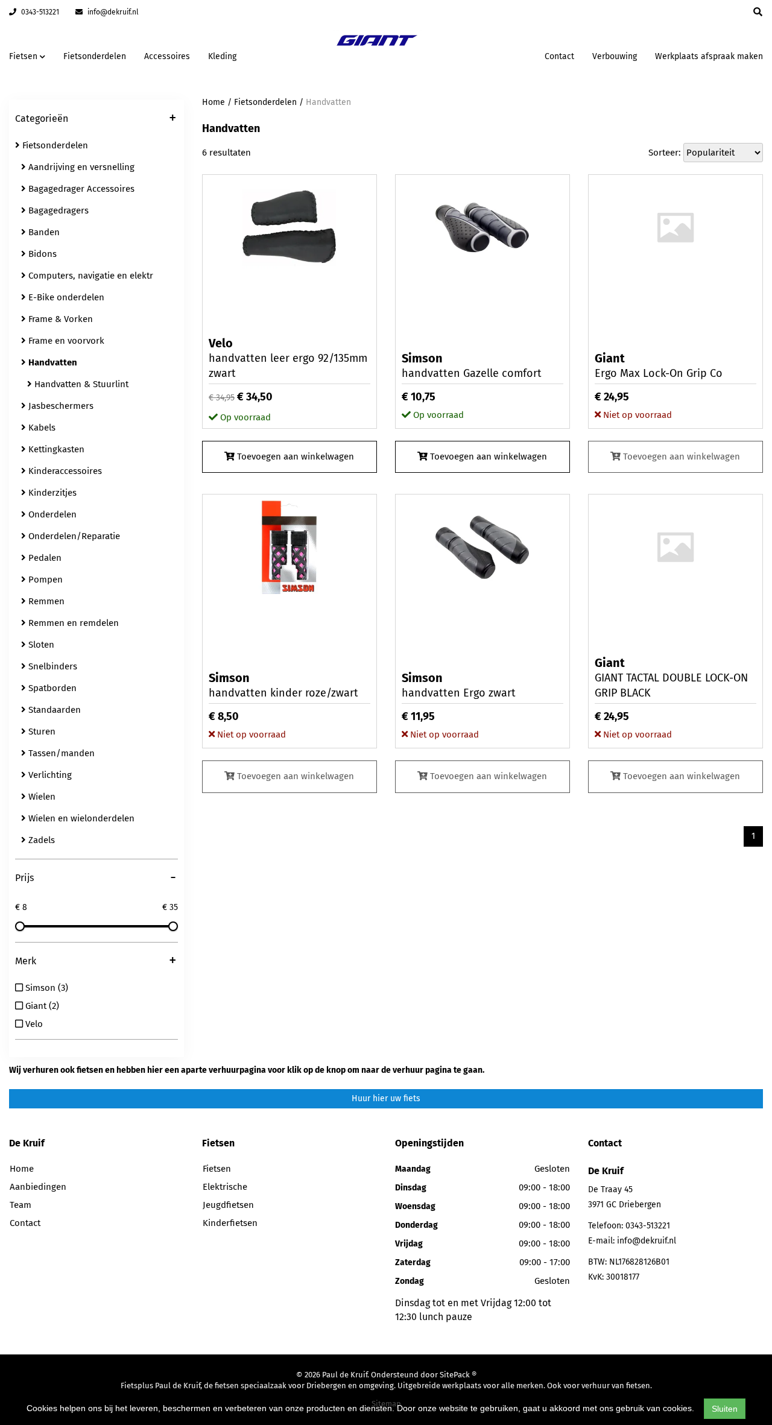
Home (213, 102)
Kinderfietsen (230, 1223)
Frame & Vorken (59, 319)
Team (20, 1204)
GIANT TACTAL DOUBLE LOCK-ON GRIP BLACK (671, 678)
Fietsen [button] (24, 56)
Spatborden (51, 688)
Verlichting (49, 774)
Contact (559, 56)
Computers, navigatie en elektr (89, 275)
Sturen (40, 731)
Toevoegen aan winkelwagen (294, 456)
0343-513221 (39, 12)
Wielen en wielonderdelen (80, 818)
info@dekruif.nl (112, 12)
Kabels (40, 427)
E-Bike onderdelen (65, 297)
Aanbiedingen (497, 54)
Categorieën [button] (95, 119)
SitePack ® (458, 1374)
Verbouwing (614, 56)
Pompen (44, 579)
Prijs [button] (95, 878)
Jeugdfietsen (228, 1204)
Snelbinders (51, 666)
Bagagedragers (57, 210)
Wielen (40, 796)
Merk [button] (95, 962)
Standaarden (53, 709)
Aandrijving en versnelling (80, 167)
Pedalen (44, 557)
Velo (33, 1024)
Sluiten (725, 1409)
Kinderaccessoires (64, 471)
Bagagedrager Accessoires (80, 188)
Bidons (41, 253)
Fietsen (217, 1168)
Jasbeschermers (59, 405)
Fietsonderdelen (94, 56)
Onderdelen (51, 514)
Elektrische (225, 1186)
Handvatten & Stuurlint (80, 384)
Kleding (222, 56)
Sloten (40, 644)
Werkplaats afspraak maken (709, 56)
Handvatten (328, 102)
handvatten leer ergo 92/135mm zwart (288, 358)
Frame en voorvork (65, 340)
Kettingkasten (55, 449)
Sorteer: (664, 152)
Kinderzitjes (51, 492)
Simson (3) (45, 987)
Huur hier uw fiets (386, 1098)
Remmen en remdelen (72, 623)
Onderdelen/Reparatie (73, 536)
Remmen (45, 601)
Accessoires (167, 56)
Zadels (40, 840)
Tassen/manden (60, 753)
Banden (43, 232)
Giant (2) (41, 1005)
